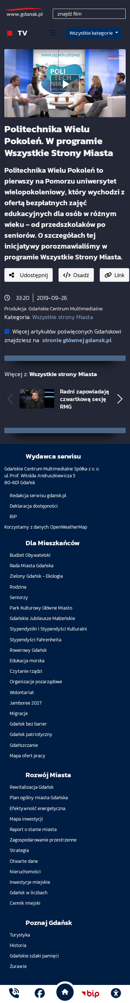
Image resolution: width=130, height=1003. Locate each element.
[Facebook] (40, 994)
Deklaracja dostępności (34, 506)
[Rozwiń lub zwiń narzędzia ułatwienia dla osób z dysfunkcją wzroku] (116, 994)
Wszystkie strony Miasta (62, 317)
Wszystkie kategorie (91, 33)
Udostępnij (34, 275)
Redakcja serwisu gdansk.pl (38, 495)
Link (119, 275)
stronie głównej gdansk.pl (77, 340)
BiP (13, 516)
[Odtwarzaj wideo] (65, 83)
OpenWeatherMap (68, 527)
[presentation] (10, 398)
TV (22, 32)
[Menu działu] (52, 33)
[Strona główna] (14, 994)
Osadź (81, 275)
